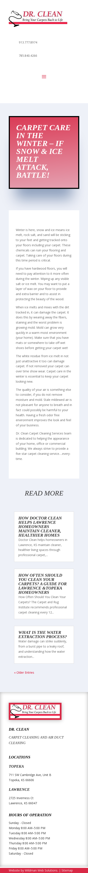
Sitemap (67, 870)
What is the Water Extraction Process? (42, 634)
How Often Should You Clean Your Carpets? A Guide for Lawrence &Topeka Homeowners (42, 584)
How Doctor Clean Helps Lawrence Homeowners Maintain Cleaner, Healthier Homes (40, 526)
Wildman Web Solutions (41, 870)
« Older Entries (24, 672)
